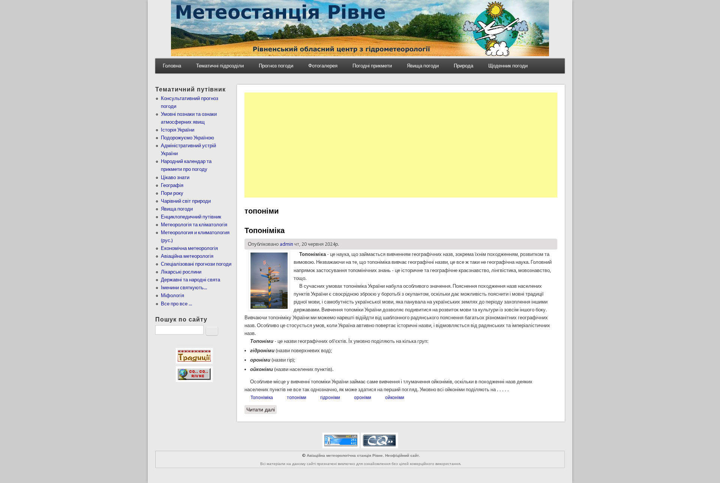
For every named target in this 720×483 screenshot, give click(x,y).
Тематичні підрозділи (220, 66)
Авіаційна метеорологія (187, 256)
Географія (172, 185)
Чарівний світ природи (186, 201)
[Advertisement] (400, 145)
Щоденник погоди (508, 66)
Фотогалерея (323, 66)
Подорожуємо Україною (187, 138)
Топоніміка (264, 230)
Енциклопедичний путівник (191, 217)
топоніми (296, 397)
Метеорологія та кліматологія (194, 224)
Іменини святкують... (184, 287)
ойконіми (394, 397)
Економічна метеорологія (189, 248)
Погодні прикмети (372, 66)
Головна (172, 66)
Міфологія (172, 295)
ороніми (362, 397)
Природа (463, 66)
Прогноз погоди (276, 66)
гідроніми (330, 397)
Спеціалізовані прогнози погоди (196, 264)
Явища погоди (423, 66)
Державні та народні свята (190, 280)
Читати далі (261, 410)
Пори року (172, 193)
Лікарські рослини (181, 272)
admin (286, 244)
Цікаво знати (175, 177)
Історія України (177, 130)
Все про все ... (176, 304)
